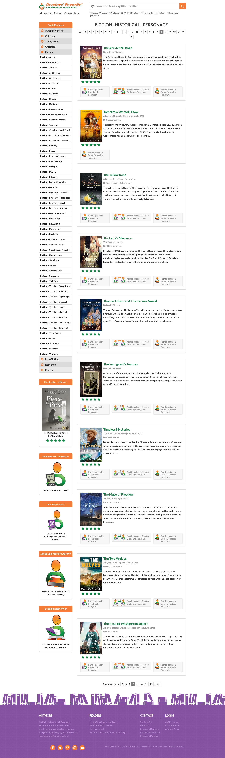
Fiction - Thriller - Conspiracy (55, 286)
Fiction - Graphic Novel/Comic (55, 130)
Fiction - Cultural (49, 93)
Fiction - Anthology (50, 72)
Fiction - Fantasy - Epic (51, 109)
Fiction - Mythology (50, 218)
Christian (134, 13)
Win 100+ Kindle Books (101, 725)
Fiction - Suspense (49, 275)
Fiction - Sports (48, 265)
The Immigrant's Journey (120, 364)
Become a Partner (149, 736)
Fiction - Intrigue (48, 166)
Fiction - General (48, 125)
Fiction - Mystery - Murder (53, 208)
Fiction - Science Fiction (52, 244)
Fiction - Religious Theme (53, 239)
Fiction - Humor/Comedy (53, 156)
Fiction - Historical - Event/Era (55, 135)
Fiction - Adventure (50, 62)
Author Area (171, 721)
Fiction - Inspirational (51, 161)
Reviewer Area (172, 725)
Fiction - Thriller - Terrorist (54, 327)
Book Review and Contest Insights (56, 729)
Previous (107, 684)
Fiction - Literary (48, 177)
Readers (58, 13)
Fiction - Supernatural (51, 270)
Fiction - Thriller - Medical (53, 312)
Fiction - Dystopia (49, 104)
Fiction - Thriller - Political (53, 317)
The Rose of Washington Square (125, 623)
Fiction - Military (48, 187)
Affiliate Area (172, 729)
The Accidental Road (117, 48)
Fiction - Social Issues (51, 255)
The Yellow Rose (114, 175)
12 (151, 684)
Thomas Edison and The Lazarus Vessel (130, 301)
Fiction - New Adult (50, 223)
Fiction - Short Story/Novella (55, 249)
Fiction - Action (48, 57)
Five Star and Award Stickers (53, 736)
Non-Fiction (159, 13)
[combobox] (138, 6)
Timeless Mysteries (116, 429)
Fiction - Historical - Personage (56, 140)
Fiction (146, 13)
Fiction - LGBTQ (48, 171)
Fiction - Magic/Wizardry (53, 182)
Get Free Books (97, 729)
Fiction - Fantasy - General (53, 114)
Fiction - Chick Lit (49, 83)
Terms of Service (175, 746)
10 (141, 684)
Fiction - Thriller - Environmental (56, 291)
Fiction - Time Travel (50, 333)
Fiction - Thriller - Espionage (54, 296)
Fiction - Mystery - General (54, 192)
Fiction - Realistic (49, 234)
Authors (48, 13)
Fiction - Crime (47, 88)
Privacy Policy (155, 746)
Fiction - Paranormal (50, 229)
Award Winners (99, 13)
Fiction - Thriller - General (53, 301)
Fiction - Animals (48, 67)
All (80, 32)
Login (76, 13)
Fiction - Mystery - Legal (52, 203)
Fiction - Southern (49, 260)
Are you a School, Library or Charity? (108, 732)
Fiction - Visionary (49, 343)
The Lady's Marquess (117, 238)
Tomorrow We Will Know (120, 112)
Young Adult (52, 41)
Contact (68, 13)
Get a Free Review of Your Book (55, 721)
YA (125, 13)
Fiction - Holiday (48, 145)
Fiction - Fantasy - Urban (52, 119)
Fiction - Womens (49, 354)
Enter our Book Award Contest (55, 725)
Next (157, 684)
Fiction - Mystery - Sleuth (53, 213)
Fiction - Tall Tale (49, 281)
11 (146, 684)
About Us (145, 725)
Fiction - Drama (48, 99)
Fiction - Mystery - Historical (55, 197)
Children (115, 13)
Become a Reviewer (150, 729)
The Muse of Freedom (118, 494)
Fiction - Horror (48, 151)
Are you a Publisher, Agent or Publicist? (59, 732)
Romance (173, 13)
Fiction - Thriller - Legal (52, 307)
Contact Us (146, 721)
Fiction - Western (49, 348)
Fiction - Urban (47, 338)
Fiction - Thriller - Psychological (56, 322)
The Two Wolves (115, 558)
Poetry (95, 15)
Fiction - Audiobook (50, 78)
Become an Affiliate (150, 732)
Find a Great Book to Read (103, 721)
